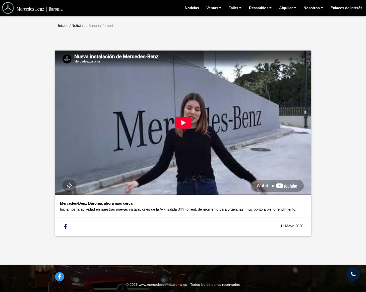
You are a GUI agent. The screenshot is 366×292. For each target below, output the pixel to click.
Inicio (62, 25)
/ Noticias (77, 25)
